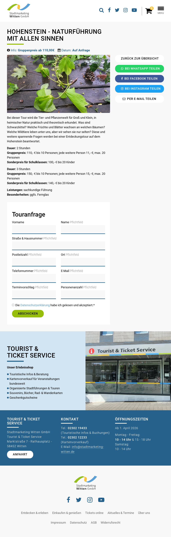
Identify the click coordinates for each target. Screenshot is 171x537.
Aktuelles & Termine (121, 513)
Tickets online (94, 513)
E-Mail (72, 271)
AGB (94, 522)
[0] (149, 12)
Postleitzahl (26, 254)
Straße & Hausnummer (34, 238)
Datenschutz (78, 522)
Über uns (144, 513)
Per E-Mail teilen (141, 99)
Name (72, 222)
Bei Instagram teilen (143, 88)
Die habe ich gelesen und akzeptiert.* (55, 305)
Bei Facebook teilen (141, 78)
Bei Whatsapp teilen (142, 68)
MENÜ (161, 13)
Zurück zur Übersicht (140, 58)
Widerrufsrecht (110, 522)
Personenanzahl (78, 287)
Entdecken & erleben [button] (34, 513)
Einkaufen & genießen (66, 513)
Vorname (18, 222)
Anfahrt (20, 454)
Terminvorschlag (30, 287)
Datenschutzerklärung (35, 305)
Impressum (58, 522)
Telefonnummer (29, 271)
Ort (70, 254)
